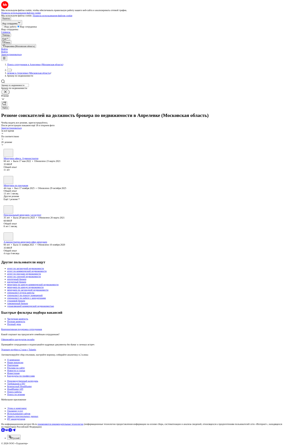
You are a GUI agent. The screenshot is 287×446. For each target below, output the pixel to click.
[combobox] (15, 85)
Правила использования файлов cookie (52, 15)
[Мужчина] (8, 180)
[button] (4, 49)
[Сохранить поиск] (4, 103)
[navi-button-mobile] (4, 58)
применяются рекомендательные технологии (60, 424)
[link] (6, 42)
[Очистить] (5, 92)
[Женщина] (8, 153)
